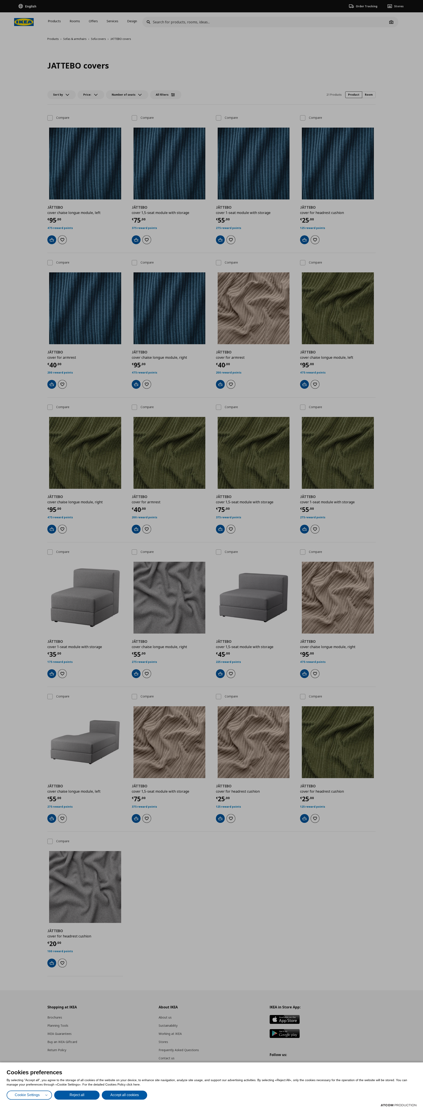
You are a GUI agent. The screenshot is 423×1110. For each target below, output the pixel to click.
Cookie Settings (27, 1095)
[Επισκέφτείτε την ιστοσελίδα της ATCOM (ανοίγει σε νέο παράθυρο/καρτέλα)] (398, 1105)
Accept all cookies (124, 1095)
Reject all (77, 1095)
